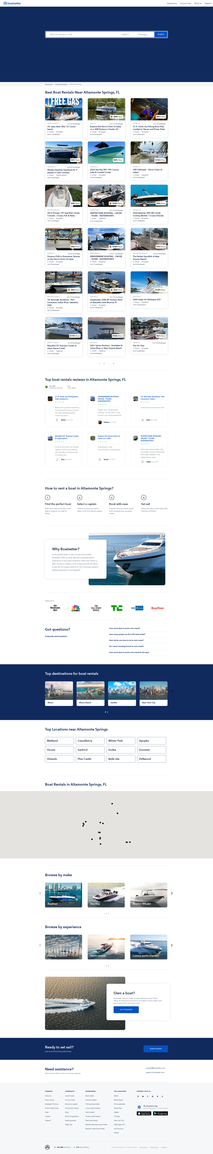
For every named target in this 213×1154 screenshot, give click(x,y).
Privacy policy (143, 1147)
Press (47, 1112)
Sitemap (164, 1147)
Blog (67, 1112)
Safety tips (68, 1125)
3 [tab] (108, 913)
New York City (119, 1120)
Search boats (69, 1096)
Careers (47, 1116)
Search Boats (156, 1049)
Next (172, 691)
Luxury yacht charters (93, 1108)
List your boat (185, 3)
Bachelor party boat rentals (95, 1129)
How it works (49, 1100)
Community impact (72, 1108)
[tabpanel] (59, 693)
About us (197, 3)
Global (116, 1133)
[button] (86, 822)
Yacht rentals (90, 1112)
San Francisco (119, 1129)
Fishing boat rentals (93, 1104)
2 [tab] (107, 712)
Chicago (117, 1116)
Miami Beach (118, 1100)
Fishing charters (91, 1100)
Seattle (116, 1112)
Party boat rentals (92, 1120)
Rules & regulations (72, 1116)
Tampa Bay (118, 1108)
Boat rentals (90, 1096)
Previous (40, 691)
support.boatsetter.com (155, 1072)
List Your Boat (126, 1010)
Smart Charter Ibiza (51, 1108)
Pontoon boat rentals (93, 1116)
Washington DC (119, 1125)
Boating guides (70, 1120)
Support (208, 3)
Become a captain (71, 1104)
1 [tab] (105, 712)
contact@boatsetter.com (155, 1068)
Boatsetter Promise (51, 1104)
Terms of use (154, 1147)
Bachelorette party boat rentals (96, 1125)
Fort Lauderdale (119, 1104)
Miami (116, 1096)
